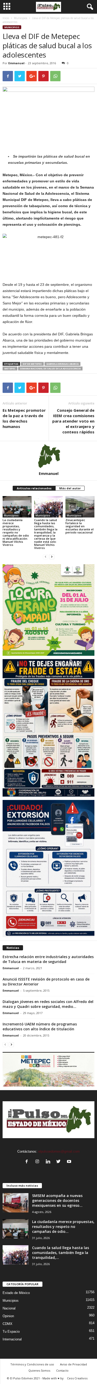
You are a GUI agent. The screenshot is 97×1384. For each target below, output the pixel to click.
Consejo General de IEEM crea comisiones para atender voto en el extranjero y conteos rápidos (73, 421)
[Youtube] (69, 1162)
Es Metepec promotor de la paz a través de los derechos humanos (24, 418)
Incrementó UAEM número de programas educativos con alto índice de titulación (40, 1026)
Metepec (10, 368)
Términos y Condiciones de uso (32, 1364)
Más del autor (70, 488)
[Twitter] (59, 1162)
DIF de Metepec (32, 364)
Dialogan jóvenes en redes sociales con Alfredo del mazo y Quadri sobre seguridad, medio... (48, 1004)
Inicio (6, 18)
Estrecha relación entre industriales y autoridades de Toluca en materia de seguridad (48, 959)
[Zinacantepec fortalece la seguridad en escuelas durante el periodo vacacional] (79, 506)
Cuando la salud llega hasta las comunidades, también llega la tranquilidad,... (60, 1252)
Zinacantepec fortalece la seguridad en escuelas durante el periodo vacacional (79, 526)
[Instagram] (38, 1162)
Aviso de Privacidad (73, 1364)
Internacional (12, 1339)
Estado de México (16, 1293)
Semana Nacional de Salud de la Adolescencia (50, 368)
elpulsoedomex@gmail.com (59, 1151)
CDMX (7, 1324)
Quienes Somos (39, 1370)
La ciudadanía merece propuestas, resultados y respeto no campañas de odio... (63, 1226)
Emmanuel (16, 63)
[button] (89, 7)
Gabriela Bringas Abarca (62, 364)
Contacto (62, 1370)
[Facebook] (28, 1162)
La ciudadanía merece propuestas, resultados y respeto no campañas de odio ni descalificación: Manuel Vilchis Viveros (16, 532)
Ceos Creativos (77, 1378)
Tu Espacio (11, 1331)
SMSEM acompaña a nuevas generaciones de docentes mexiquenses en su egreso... (57, 1200)
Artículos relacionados (34, 488)
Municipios (20, 18)
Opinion (8, 1316)
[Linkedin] (49, 1162)
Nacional (9, 1308)
